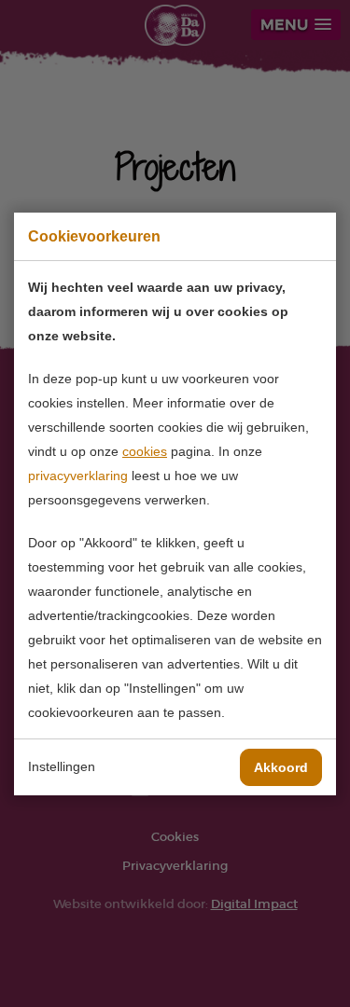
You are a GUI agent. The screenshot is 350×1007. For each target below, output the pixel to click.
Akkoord (281, 767)
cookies (144, 451)
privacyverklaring (78, 475)
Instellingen (61, 766)
